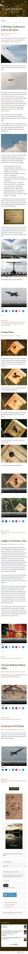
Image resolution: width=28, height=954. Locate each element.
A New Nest (7, 332)
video (5, 325)
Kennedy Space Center (11, 109)
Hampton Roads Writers (6, 323)
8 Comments (19, 335)
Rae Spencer (14, 9)
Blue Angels (23, 65)
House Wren (12, 532)
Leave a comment (5, 35)
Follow (5, 885)
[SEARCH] (25, 1)
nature (21, 532)
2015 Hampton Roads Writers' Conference (10, 322)
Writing (6, 320)
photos (21, 323)
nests (24, 532)
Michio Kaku (4, 935)
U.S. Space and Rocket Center (9, 99)
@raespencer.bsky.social (17, 912)
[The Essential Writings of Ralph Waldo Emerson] (25, 940)
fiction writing (22, 322)
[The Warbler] (25, 928)
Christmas (4, 658)
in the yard (18, 532)
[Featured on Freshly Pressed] (10, 896)
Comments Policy (8, 907)
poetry (2, 325)
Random (4, 779)
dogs (8, 658)
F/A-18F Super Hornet (11, 780)
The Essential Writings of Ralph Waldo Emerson (11, 937)
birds (9, 532)
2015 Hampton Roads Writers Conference (10, 41)
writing (8, 325)
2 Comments (22, 729)
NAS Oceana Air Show (15, 323)
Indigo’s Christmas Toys (13, 540)
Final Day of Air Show (12, 726)
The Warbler (4, 925)
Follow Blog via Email (11, 872)
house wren (11, 388)
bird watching (5, 532)
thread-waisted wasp (9, 674)
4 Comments (21, 544)
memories (15, 658)
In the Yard (4, 530)
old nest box (14, 358)
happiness (11, 658)
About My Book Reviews (10, 904)
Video (3, 320)
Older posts (14, 788)
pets (19, 658)
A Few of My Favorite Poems (11, 902)
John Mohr (18, 780)
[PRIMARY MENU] (3, 1)
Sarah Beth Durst (5, 927)
